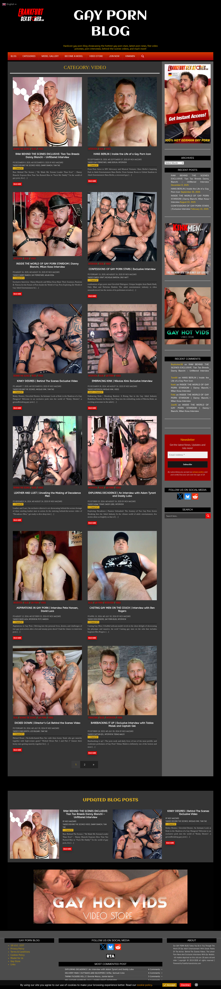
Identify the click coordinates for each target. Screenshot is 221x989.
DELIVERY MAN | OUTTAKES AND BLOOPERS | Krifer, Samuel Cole (94, 973)
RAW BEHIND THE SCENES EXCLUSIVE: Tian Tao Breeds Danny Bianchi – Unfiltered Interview (47, 155)
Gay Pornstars (100, 162)
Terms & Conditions (20, 952)
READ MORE (17, 184)
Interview (92, 148)
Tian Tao (56, 165)
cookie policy (144, 984)
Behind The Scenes (21, 148)
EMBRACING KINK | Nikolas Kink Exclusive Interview (122, 380)
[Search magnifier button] (142, 56)
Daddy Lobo (109, 504)
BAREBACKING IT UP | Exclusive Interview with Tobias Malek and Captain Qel (122, 724)
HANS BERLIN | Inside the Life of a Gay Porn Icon (122, 153)
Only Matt (124, 277)
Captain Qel (99, 734)
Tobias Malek (119, 734)
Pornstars (93, 717)
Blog (34, 148)
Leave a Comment (95, 392)
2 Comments (93, 622)
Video (40, 148)
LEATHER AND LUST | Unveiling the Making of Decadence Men (47, 494)
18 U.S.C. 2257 (17, 945)
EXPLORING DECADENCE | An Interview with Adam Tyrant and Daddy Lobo (122, 494)
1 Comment (18, 168)
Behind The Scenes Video (29, 165)
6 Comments (93, 507)
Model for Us (17, 958)
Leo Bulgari (35, 731)
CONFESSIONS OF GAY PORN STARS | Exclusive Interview (122, 269)
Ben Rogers (99, 619)
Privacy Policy (17, 948)
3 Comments (19, 278)
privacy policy (198, 472)
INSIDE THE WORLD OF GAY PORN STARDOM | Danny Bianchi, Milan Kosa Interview (47, 265)
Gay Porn (110, 375)
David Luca (23, 619)
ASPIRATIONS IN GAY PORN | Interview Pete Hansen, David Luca (47, 609)
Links (13, 964)
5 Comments (154, 976)
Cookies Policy (18, 955)
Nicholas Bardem (112, 277)
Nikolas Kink (41, 389)
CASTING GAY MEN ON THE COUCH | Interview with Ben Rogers (122, 609)
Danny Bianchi (46, 165)
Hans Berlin (112, 162)
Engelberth (24, 731)
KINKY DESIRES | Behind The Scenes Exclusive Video (47, 380)
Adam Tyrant (99, 504)
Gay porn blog (111, 619)
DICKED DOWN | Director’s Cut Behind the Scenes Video (47, 722)
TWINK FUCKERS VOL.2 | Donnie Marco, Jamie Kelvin (89, 976)
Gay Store (15, 961)
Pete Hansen (43, 619)
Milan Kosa (49, 275)
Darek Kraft (99, 277)
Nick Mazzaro (57, 162)
